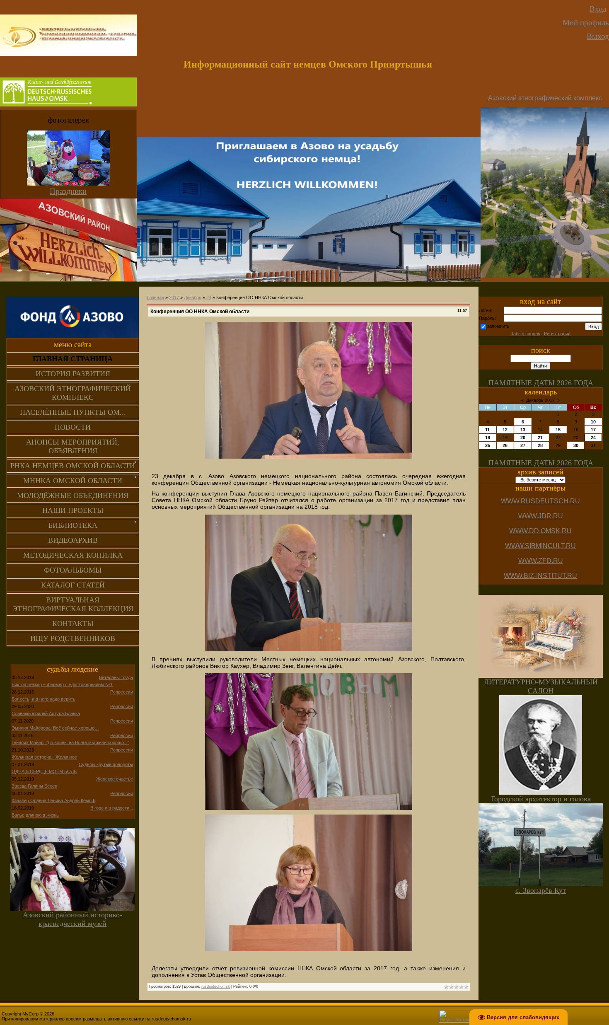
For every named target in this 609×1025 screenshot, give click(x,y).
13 (522, 429)
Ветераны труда (116, 677)
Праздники (68, 191)
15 (558, 429)
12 (505, 429)
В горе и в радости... (111, 807)
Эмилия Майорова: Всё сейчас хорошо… (55, 727)
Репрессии (121, 691)
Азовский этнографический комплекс (545, 98)
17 (593, 429)
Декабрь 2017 (540, 400)
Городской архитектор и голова (541, 799)
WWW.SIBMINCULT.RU (540, 545)
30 (575, 445)
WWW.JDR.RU (540, 516)
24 (208, 297)
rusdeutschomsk (215, 986)
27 (522, 445)
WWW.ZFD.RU (540, 560)
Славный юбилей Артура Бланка (46, 713)
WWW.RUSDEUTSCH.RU (540, 501)
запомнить (498, 326)
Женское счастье (114, 778)
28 (540, 445)
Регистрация (557, 333)
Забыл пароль (525, 333)
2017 (174, 297)
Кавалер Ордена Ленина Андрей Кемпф (53, 800)
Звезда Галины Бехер (34, 785)
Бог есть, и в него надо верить (43, 698)
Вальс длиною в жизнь (35, 814)
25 (487, 445)
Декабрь (192, 297)
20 (522, 437)
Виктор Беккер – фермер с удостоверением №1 (62, 684)
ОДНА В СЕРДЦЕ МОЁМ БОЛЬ (44, 771)
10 (593, 421)
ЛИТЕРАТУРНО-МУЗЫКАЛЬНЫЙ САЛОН (541, 686)
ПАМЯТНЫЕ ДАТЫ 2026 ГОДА (540, 383)
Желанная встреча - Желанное (44, 756)
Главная (155, 297)
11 (487, 429)
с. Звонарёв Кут (540, 890)
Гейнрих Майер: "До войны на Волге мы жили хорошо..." (70, 742)
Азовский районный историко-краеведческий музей (72, 919)
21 (540, 437)
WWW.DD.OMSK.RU (540, 530)
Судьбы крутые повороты (106, 764)
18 (487, 437)
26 (505, 445)
